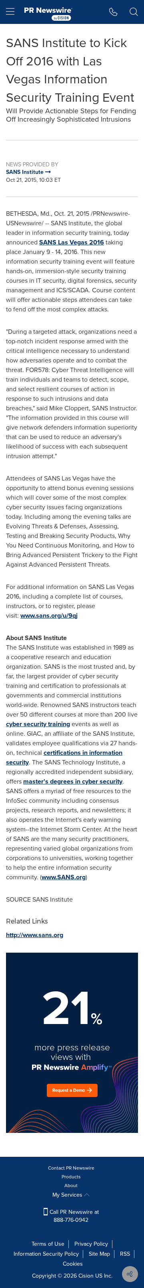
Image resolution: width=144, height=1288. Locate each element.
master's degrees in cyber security (72, 781)
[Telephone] (113, 12)
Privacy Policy (91, 1244)
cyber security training (38, 724)
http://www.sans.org (34, 934)
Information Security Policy (46, 1254)
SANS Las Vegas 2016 (71, 242)
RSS (125, 1254)
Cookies (73, 1264)
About (71, 1185)
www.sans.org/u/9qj (49, 615)
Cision (86, 1276)
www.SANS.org (64, 877)
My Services (68, 1195)
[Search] (134, 12)
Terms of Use (48, 1244)
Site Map (99, 1254)
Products (71, 1176)
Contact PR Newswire (71, 1168)
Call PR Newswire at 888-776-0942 (73, 1216)
